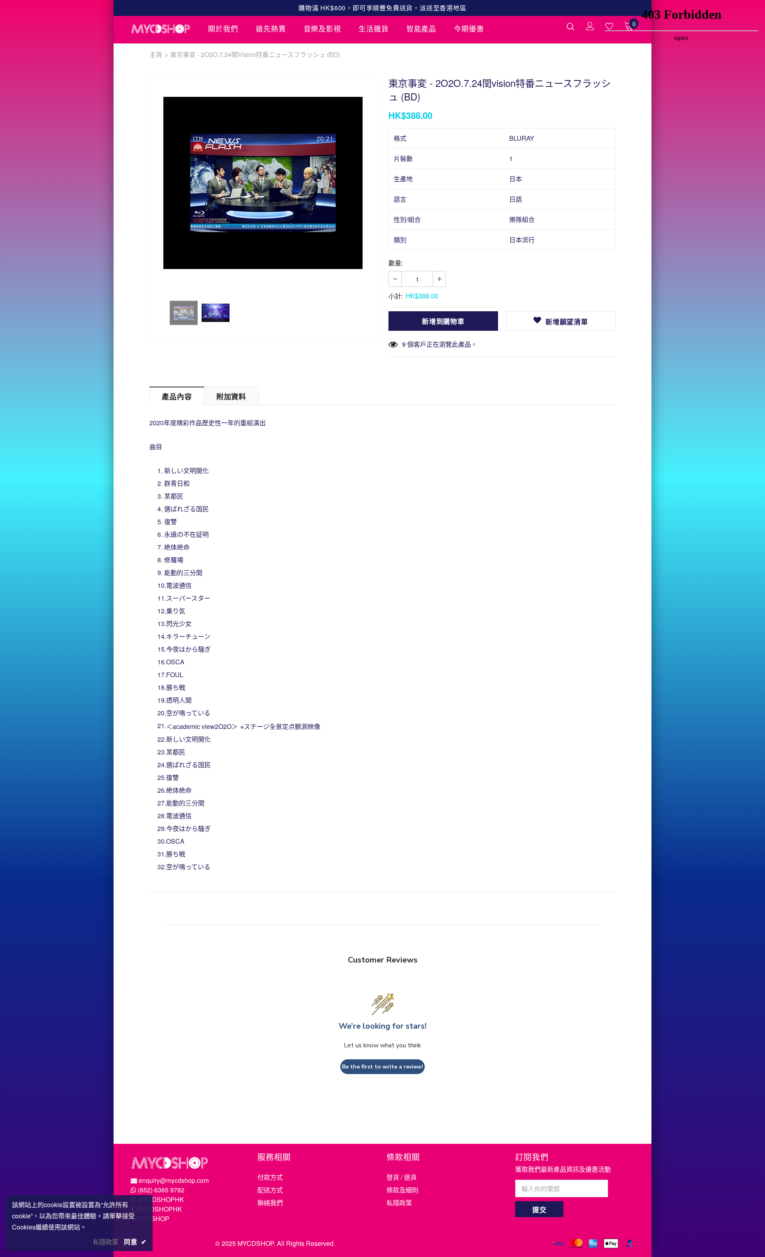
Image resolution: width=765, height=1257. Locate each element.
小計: (395, 296)
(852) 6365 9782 (161, 1189)
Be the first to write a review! (382, 1066)
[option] (263, 183)
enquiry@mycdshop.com (174, 1180)
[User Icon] (590, 26)
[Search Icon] (571, 26)
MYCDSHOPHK (161, 1199)
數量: (395, 262)
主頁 (155, 54)
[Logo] (163, 28)
